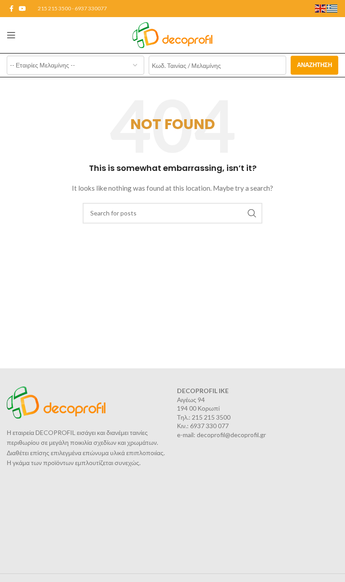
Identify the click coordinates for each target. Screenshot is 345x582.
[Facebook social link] (11, 9)
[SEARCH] (252, 213)
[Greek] (332, 7)
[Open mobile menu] (11, 35)
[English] (321, 7)
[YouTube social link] (22, 9)
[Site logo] (173, 34)
